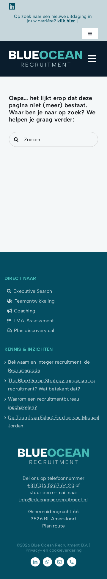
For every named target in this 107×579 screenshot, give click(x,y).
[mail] (59, 561)
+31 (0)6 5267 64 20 (50, 485)
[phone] (71, 561)
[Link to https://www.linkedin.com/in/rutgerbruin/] (52, 6)
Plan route (53, 526)
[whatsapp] (47, 561)
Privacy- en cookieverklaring (54, 550)
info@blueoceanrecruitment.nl (53, 499)
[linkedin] (35, 561)
